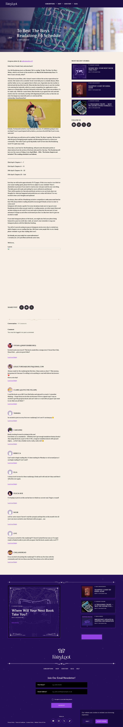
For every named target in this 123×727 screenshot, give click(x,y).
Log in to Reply (12, 357)
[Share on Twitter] (31, 307)
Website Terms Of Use (39, 722)
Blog (76, 4)
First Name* (41, 685)
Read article (15, 622)
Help (77, 669)
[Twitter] (84, 124)
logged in (19, 332)
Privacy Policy (11, 722)
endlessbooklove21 (27, 61)
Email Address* (42, 692)
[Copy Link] (21, 307)
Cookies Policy (30, 722)
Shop (59, 4)
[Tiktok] (89, 124)
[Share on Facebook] (26, 307)
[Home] (11, 4)
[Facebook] (74, 124)
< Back (10, 37)
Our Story (67, 4)
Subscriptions (50, 4)
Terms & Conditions (20, 722)
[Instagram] (79, 124)
